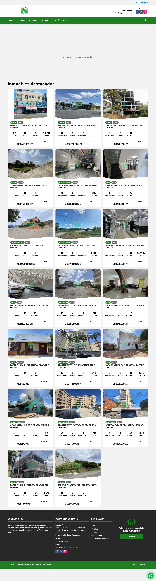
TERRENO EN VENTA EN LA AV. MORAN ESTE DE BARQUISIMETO (78, 126)
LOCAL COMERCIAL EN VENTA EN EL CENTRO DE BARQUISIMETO (30, 305)
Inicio (12, 20)
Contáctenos (59, 20)
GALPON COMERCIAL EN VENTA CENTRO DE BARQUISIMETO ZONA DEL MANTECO (125, 245)
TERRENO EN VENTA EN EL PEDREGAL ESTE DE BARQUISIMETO (78, 485)
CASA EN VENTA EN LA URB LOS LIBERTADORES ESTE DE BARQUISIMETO (125, 305)
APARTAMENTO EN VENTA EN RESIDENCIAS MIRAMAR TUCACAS (78, 425)
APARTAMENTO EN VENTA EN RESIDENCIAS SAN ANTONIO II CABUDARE (78, 305)
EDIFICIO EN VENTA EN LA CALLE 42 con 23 (29, 126)
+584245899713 (123, 13)
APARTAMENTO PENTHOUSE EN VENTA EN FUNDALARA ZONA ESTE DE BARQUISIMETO (78, 365)
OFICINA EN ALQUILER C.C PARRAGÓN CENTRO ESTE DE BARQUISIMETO (30, 425)
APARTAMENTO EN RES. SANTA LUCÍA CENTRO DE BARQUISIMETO (125, 425)
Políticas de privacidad (100, 539)
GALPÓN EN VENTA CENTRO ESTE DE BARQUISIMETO (78, 185)
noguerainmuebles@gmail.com (67, 547)
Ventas (21, 20)
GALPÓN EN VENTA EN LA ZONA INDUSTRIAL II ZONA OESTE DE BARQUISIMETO (30, 245)
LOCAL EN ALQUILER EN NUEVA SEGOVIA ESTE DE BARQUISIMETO (30, 365)
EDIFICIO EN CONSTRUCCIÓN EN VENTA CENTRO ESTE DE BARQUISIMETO (125, 126)
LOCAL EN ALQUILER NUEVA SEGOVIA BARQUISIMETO (30, 485)
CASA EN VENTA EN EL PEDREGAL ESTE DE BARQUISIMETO (125, 365)
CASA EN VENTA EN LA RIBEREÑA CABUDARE (125, 185)
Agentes (45, 20)
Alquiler (33, 20)
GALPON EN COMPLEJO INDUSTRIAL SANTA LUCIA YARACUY (78, 245)
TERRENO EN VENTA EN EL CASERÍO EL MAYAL (30, 185)
